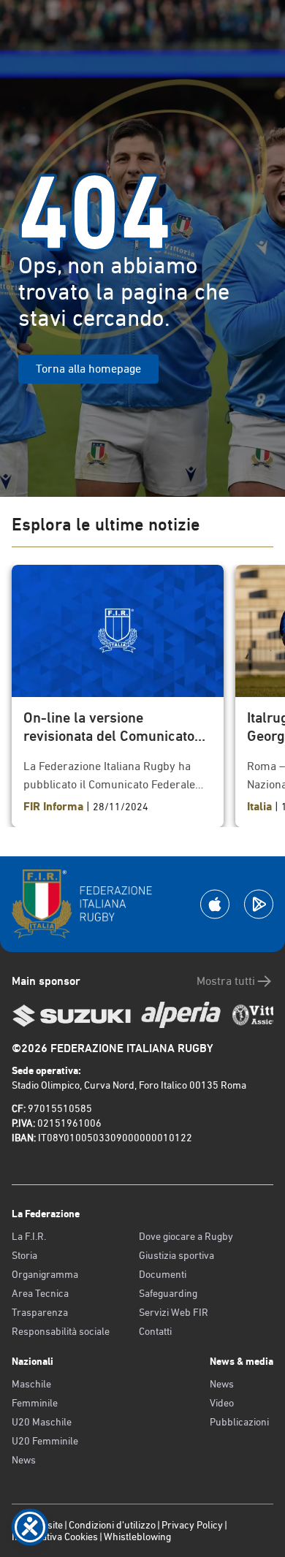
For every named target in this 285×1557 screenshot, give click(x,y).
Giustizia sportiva (176, 1255)
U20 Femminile (45, 1441)
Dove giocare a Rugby (186, 1236)
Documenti (162, 1274)
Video (222, 1403)
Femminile (35, 1403)
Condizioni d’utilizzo (112, 1525)
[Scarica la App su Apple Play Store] (214, 904)
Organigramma (45, 1274)
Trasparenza (40, 1312)
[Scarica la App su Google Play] (258, 904)
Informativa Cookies (55, 1536)
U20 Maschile (42, 1422)
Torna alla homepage (88, 369)
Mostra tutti (226, 981)
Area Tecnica (40, 1293)
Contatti (155, 1331)
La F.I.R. (29, 1236)
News (24, 1460)
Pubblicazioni (239, 1422)
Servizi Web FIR (173, 1312)
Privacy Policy (192, 1525)
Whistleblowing (137, 1536)
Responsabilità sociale (61, 1331)
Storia (24, 1255)
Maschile (31, 1384)
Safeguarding (168, 1293)
